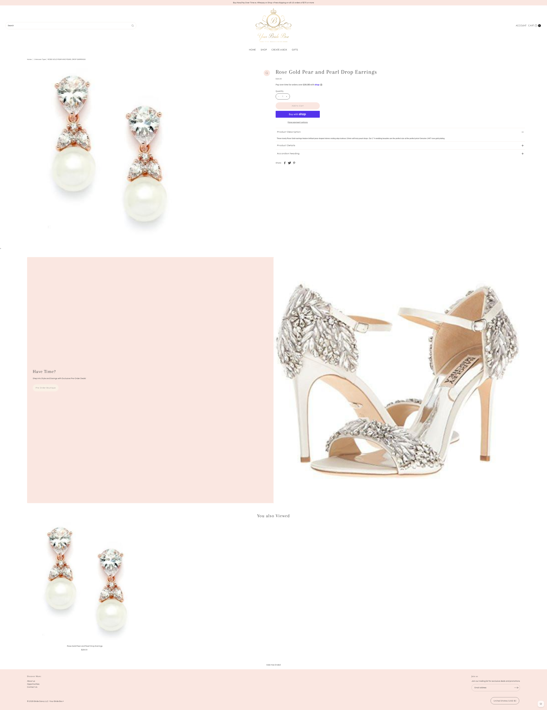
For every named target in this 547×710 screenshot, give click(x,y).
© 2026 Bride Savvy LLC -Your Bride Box (45, 701)
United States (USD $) (505, 701)
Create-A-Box (279, 49)
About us (31, 681)
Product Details (286, 145)
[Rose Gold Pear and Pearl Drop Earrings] (85, 583)
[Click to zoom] (267, 73)
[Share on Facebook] (285, 163)
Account (521, 25)
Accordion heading (288, 153)
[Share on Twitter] (289, 163)
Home (252, 49)
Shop (264, 49)
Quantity (279, 91)
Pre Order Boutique (46, 388)
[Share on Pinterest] (294, 163)
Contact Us (32, 687)
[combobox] (70, 25)
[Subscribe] (516, 687)
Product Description (289, 132)
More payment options (298, 122)
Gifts (295, 49)
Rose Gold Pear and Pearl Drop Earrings (85, 646)
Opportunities (33, 684)
